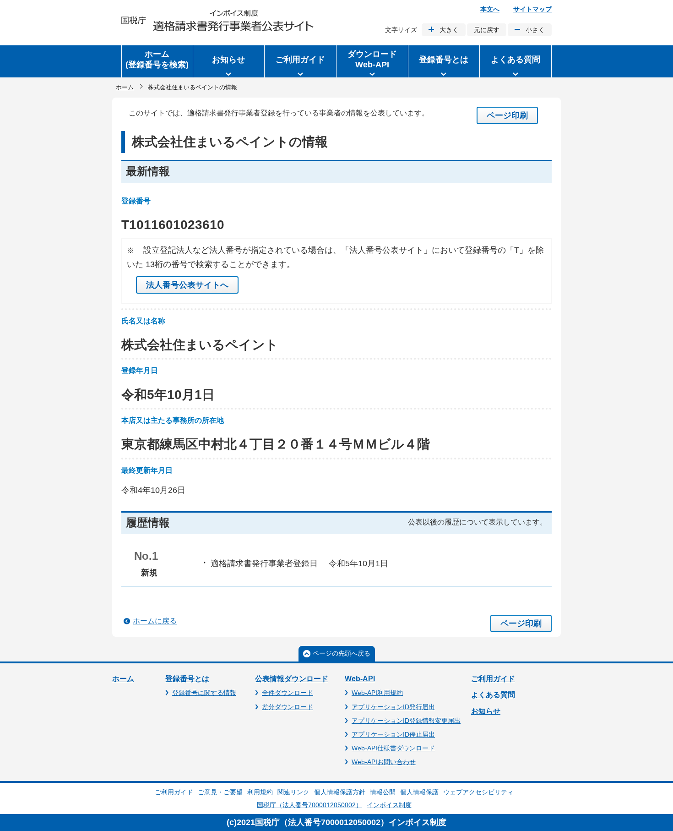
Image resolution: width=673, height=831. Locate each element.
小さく (535, 29)
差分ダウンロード (287, 707)
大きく (449, 29)
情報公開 (383, 792)
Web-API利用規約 (377, 692)
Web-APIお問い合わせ (384, 761)
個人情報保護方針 (339, 792)
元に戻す (486, 29)
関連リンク (293, 792)
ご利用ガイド (493, 679)
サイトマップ (532, 9)
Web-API (360, 679)
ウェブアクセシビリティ (478, 792)
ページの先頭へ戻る (341, 653)
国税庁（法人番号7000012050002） (309, 805)
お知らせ (485, 711)
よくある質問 (493, 695)
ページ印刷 (507, 115)
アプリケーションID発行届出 (393, 707)
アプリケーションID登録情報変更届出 (406, 720)
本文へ (489, 9)
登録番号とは (187, 679)
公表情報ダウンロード (291, 679)
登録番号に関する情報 (204, 692)
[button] (229, 61)
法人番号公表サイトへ (187, 285)
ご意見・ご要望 (220, 792)
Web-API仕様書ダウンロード (393, 748)
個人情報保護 (419, 792)
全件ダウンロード (287, 692)
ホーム (125, 87)
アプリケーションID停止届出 (393, 734)
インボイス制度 (389, 805)
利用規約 (260, 792)
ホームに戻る (155, 621)
